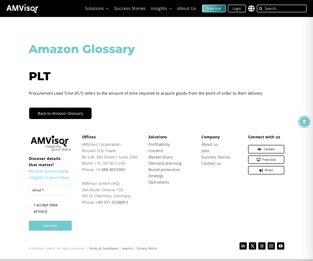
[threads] (262, 246)
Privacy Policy (147, 248)
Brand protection (164, 169)
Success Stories (215, 157)
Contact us (211, 163)
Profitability (159, 144)
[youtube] (280, 246)
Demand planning (165, 163)
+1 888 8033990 (110, 169)
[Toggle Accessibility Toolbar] (304, 121)
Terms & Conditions (103, 248)
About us (209, 144)
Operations (158, 182)
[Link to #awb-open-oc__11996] (251, 8)
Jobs (205, 150)
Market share (160, 157)
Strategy (156, 175)
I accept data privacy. (46, 208)
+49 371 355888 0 (112, 202)
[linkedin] (243, 246)
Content (155, 150)
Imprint (127, 248)
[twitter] (252, 246)
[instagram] (271, 246)
